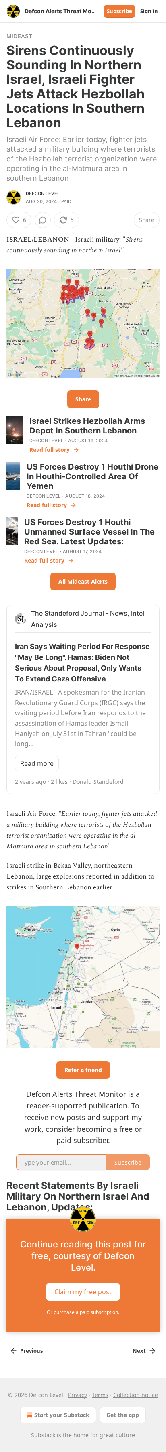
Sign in (149, 11)
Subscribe (119, 11)
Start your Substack (61, 1415)
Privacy (77, 1395)
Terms (100, 1395)
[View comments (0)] (43, 220)
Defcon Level (43, 193)
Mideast (19, 36)
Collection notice (135, 1395)
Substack (43, 1435)
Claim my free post (83, 1291)
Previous (31, 1350)
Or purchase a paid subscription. (83, 1312)
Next (139, 1350)
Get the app (122, 1415)
